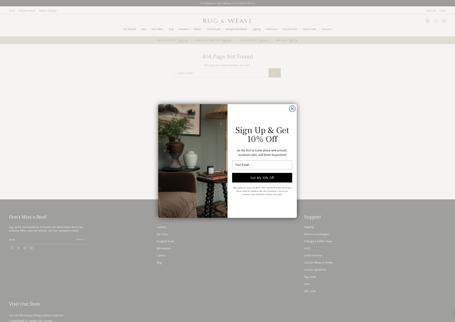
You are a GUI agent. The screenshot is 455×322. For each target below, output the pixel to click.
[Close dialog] (292, 109)
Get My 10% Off (262, 177)
